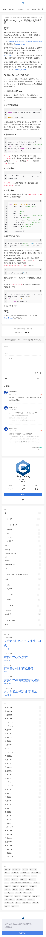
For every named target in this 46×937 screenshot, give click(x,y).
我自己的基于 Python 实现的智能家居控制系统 (25, 41)
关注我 (23, 494)
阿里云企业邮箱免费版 (19, 668)
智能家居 (19, 17)
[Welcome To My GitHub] (39, 9)
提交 (38, 378)
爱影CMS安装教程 (16, 657)
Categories (20, 9)
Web (5, 660)
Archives (12, 9)
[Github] (23, 500)
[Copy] (40, 109)
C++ (5, 649)
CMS (9, 660)
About (34, 9)
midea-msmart (9, 55)
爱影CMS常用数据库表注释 (22, 680)
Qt (8, 649)
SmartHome (26, 17)
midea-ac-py (20, 44)
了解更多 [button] (8, 927)
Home (5, 9)
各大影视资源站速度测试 (20, 691)
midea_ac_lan (20, 69)
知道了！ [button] (22, 933)
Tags (28, 9)
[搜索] (43, 9)
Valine (40, 447)
